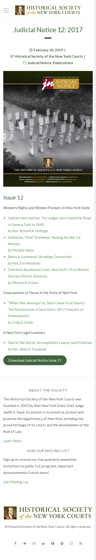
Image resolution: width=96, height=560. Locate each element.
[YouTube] (52, 543)
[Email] (71, 543)
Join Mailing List (16, 482)
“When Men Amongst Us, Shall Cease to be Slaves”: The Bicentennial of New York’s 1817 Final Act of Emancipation (47, 309)
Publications (63, 63)
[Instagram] (34, 543)
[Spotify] (62, 543)
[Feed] (80, 543)
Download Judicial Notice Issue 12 (35, 360)
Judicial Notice (39, 63)
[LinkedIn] (43, 543)
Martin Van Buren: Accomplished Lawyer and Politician (50, 342)
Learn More (12, 441)
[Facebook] (15, 543)
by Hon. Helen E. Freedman (27, 349)
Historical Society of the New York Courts (49, 56)
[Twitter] (24, 543)
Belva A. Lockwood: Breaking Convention (40, 257)
